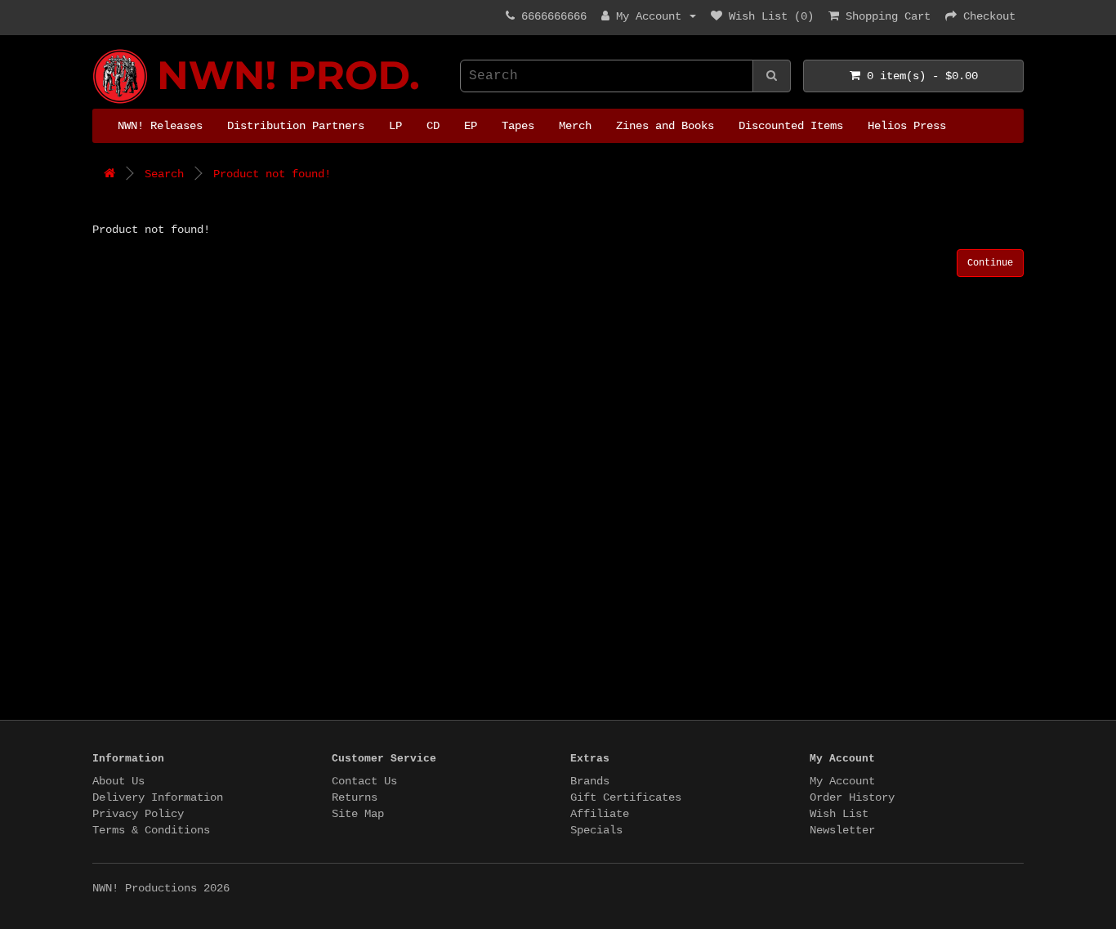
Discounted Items (791, 125)
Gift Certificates (625, 797)
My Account (842, 781)
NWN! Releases (160, 125)
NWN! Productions (98, 49)
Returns (354, 797)
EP (470, 125)
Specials (596, 830)
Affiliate (599, 813)
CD (433, 125)
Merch (575, 125)
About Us (118, 781)
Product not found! (272, 174)
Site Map (358, 813)
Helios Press (907, 125)
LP (395, 125)
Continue (990, 263)
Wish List (839, 813)
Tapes (518, 125)
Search (164, 174)
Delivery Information (157, 797)
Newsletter (842, 830)
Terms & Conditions (151, 830)
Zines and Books (665, 125)
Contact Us (364, 781)
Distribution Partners (295, 125)
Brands (589, 781)
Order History (852, 797)
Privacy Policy (138, 813)
